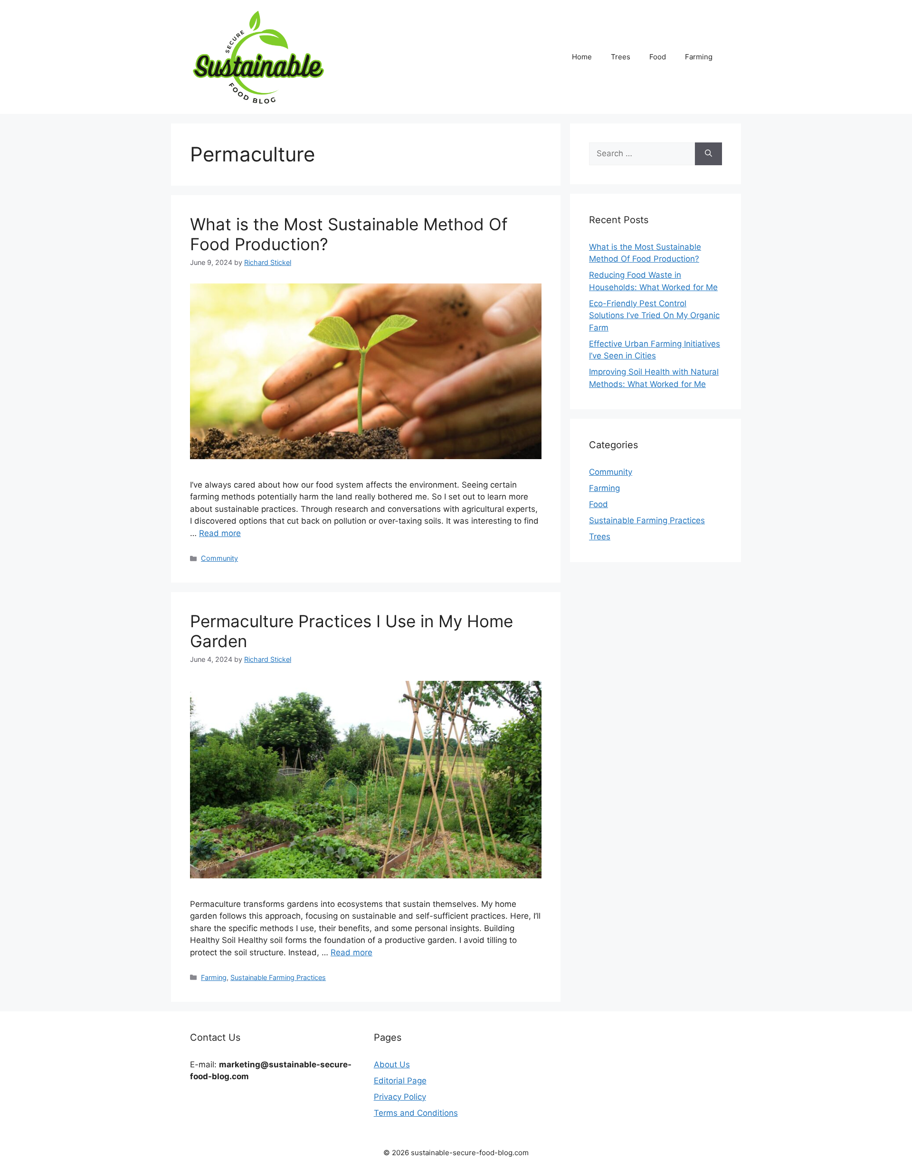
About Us (392, 1064)
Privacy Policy (400, 1097)
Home (582, 56)
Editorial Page (400, 1080)
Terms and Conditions (416, 1113)
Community (219, 558)
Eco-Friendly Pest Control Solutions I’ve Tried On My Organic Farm (654, 315)
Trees (620, 56)
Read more (220, 533)
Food (657, 56)
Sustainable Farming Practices (278, 977)
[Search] (708, 153)
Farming (698, 56)
